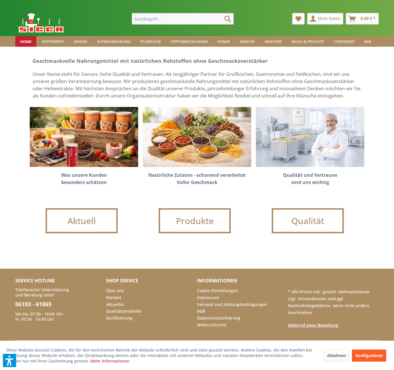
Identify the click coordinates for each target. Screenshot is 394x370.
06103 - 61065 (33, 304)
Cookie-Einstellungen (217, 290)
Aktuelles (115, 304)
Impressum (208, 297)
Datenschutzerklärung (218, 318)
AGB (201, 311)
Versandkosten (313, 298)
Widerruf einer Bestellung (313, 325)
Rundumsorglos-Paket (84, 137)
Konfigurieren (369, 355)
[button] (9, 360)
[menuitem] (183, 19)
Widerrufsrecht (211, 325)
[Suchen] (228, 19)
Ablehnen (336, 355)
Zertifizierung (119, 318)
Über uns (115, 290)
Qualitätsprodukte (124, 311)
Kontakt (113, 297)
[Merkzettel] (298, 19)
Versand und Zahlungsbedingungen (232, 304)
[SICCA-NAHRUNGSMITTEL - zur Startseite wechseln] (41, 23)
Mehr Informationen (110, 361)
